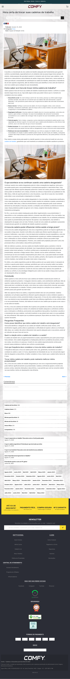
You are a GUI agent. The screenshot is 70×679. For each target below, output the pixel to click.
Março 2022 (40, 493)
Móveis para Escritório (11, 417)
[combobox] (35, 17)
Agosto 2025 (8, 472)
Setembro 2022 (50, 488)
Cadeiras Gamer (9, 409)
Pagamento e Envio (51, 544)
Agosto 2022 (61, 488)
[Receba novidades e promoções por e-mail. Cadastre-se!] (63, 527)
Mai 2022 (24, 493)
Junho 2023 (36, 484)
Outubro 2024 (20, 476)
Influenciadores (12, 576)
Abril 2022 (32, 493)
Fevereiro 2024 (26, 480)
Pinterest (51, 586)
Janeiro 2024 (36, 480)
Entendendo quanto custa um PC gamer (16, 461)
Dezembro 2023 (46, 480)
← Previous (7, 376)
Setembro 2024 (30, 476)
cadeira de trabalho (10, 141)
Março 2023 (60, 484)
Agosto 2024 (41, 476)
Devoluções (51, 558)
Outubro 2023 (9, 484)
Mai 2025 (25, 472)
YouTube (41, 586)
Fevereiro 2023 (9, 488)
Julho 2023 (27, 484)
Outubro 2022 (40, 488)
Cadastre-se (18, 549)
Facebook (21, 586)
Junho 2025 (17, 472)
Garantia (51, 553)
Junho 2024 (50, 476)
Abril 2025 (33, 472)
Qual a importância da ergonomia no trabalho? (17, 455)
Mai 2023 (44, 484)
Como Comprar (52, 540)
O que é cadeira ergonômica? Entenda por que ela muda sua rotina (23, 444)
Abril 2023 (52, 484)
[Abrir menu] (2, 6)
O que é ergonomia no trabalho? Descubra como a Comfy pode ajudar (24, 438)
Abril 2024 (7, 480)
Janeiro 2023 (19, 488)
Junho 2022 (16, 493)
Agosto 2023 (18, 484)
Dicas (13, 29)
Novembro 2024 (9, 476)
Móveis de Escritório (10, 421)
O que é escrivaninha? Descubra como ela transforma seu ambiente (24, 450)
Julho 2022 (8, 493)
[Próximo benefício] (69, 3)
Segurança (52, 549)
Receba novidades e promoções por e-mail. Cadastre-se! (35, 523)
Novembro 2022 (29, 488)
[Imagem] (34, 658)
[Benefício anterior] (1, 3)
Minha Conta (18, 544)
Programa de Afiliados (12, 572)
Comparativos (8, 429)
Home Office (8, 425)
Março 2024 (16, 480)
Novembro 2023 (58, 480)
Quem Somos (18, 540)
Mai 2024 (58, 476)
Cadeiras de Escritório (11, 405)
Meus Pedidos (18, 553)
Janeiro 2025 (51, 472)
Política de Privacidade (18, 558)
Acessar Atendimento (12, 567)
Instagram (31, 586)
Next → (64, 376)
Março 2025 (41, 472)
